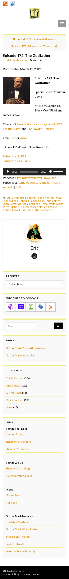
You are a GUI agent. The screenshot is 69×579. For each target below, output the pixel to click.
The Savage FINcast (40, 128)
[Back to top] (60, 570)
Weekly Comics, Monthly (20, 551)
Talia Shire (27, 210)
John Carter (52, 200)
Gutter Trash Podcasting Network (26, 348)
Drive (58, 197)
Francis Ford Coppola (16, 200)
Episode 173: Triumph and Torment (33, 46)
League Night (12, 128)
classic (24, 197)
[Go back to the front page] (34, 13)
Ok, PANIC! (54, 124)
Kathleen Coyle (38, 204)
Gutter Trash (11, 23)
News (9, 407)
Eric (8, 60)
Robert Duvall (11, 210)
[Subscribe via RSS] (51, 307)
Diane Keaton (45, 197)
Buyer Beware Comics (19, 475)
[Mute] (50, 172)
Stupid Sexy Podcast (18, 536)
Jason (23, 138)
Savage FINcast (15, 543)
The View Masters (17, 522)
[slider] (58, 171)
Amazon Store (14, 434)
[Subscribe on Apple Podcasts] (11, 307)
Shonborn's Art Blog (18, 468)
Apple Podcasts (27, 182)
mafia (52, 204)
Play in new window (28, 177)
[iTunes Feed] (12, 3)
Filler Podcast (14, 385)
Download (49, 177)
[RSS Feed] (5, 3)
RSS (18, 187)
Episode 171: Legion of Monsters (36, 39)
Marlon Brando (20, 207)
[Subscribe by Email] (41, 307)
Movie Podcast (20, 60)
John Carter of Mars (15, 204)
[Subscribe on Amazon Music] (21, 307)
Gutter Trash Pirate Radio (21, 529)
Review (52, 207)
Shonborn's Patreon (18, 448)
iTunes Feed (13, 495)
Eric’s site (39, 124)
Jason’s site (24, 124)
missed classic (38, 207)
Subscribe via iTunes (16, 161)
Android (8, 187)
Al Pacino (13, 197)
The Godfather (43, 210)
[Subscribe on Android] (31, 307)
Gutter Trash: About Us (20, 355)
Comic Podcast (15, 378)
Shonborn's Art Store (18, 441)
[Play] (8, 172)
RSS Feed (11, 502)
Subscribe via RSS (14, 156)
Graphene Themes (29, 574)
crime (32, 197)
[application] (34, 171)
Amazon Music (50, 182)
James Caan (37, 200)
